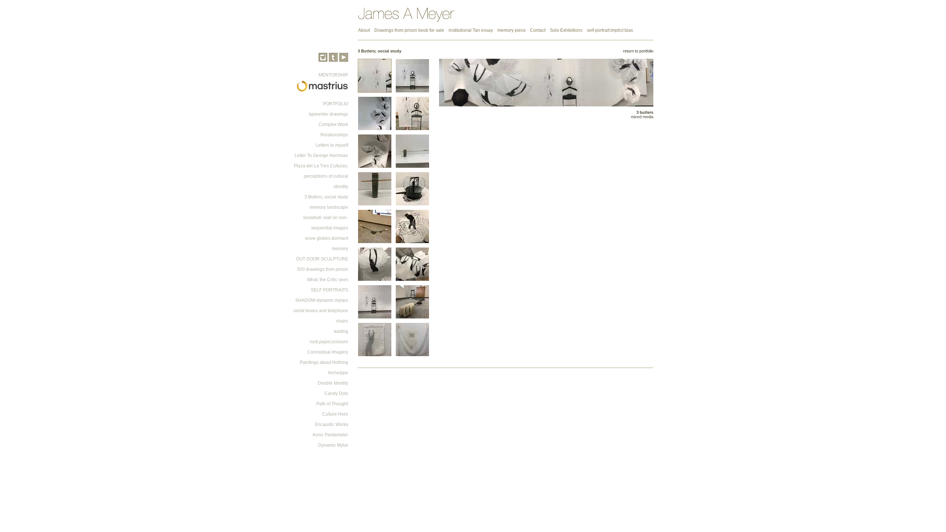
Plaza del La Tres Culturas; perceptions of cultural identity (321, 176)
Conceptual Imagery (327, 352)
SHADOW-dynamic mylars (321, 300)
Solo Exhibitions (566, 30)
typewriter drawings (328, 114)
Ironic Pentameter (330, 434)
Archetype (338, 372)
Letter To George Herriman (321, 155)
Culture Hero (335, 414)
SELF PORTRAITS (329, 290)
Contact (537, 30)
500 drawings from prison (322, 269)
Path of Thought (332, 403)
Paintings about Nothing (324, 362)
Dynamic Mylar (333, 445)
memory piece (512, 30)
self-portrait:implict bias (610, 30)
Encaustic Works (331, 424)
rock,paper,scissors (329, 341)
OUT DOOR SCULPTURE (322, 259)
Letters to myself (332, 145)
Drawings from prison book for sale (409, 30)
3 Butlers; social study (326, 197)
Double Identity (333, 383)
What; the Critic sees (327, 279)
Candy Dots (336, 393)
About (364, 30)
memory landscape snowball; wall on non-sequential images (325, 218)
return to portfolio (638, 51)
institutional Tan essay (471, 30)
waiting (341, 331)
